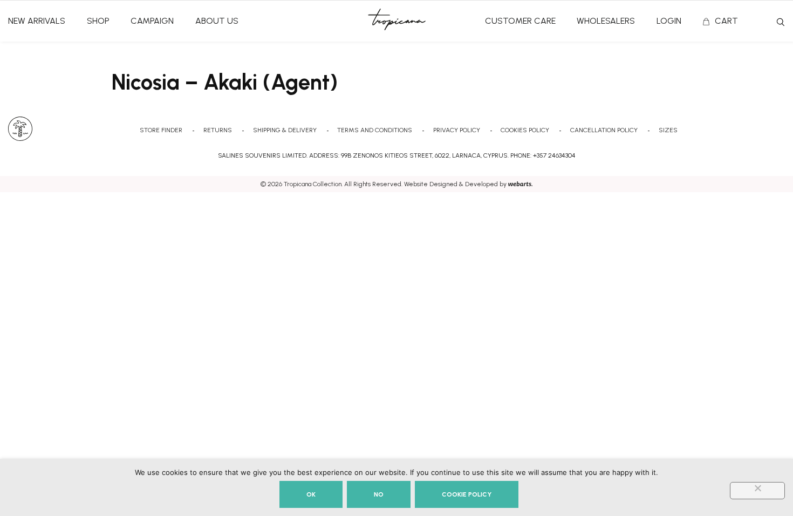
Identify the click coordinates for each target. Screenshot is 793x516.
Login (669, 21)
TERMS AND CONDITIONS (374, 130)
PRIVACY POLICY (456, 130)
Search (780, 22)
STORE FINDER (161, 130)
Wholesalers (606, 21)
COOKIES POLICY (525, 130)
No (379, 494)
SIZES (668, 130)
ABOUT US (216, 21)
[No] (757, 490)
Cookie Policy (466, 494)
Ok (311, 494)
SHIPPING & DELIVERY (285, 130)
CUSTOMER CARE (520, 21)
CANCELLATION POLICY (604, 130)
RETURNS (217, 130)
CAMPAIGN (152, 21)
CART (726, 21)
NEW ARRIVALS (36, 21)
